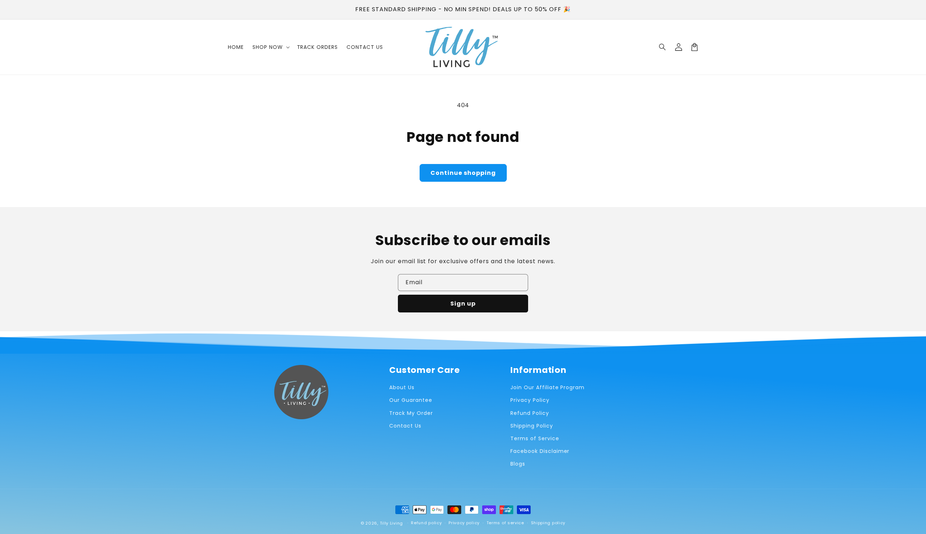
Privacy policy (464, 523)
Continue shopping (463, 173)
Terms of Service (534, 438)
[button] (663, 47)
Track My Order (411, 413)
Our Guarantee (410, 400)
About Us (402, 387)
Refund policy (426, 523)
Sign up (463, 303)
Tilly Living (391, 523)
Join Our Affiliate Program (547, 387)
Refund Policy (529, 413)
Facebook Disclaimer (539, 451)
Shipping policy (548, 523)
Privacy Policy (529, 400)
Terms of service (505, 523)
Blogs (517, 463)
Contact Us (405, 425)
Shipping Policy (531, 425)
